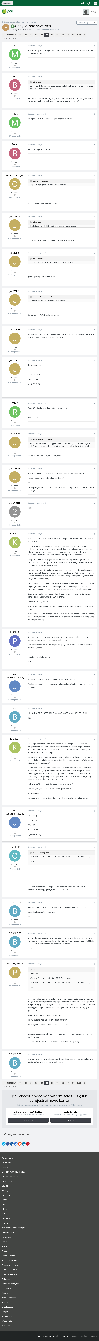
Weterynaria (7, 1316)
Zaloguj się (71, 1120)
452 (20, 35)
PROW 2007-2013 (9, 1270)
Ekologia (5, 1190)
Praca (4, 1246)
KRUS (4, 1214)
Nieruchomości (8, 1232)
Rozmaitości (7, 1288)
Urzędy (5, 1311)
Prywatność (74, 1336)
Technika (5, 1302)
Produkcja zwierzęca (10, 1265)
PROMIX (15, 632)
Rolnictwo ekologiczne (11, 1284)
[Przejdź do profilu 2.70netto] (15, 512)
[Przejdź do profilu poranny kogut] (15, 972)
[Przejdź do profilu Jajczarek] (15, 225)
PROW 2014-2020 (9, 1274)
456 (41, 35)
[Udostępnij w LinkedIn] (24, 1144)
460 (62, 35)
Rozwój (5, 1293)
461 (68, 35)
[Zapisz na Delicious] (16, 1144)
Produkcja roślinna (9, 1260)
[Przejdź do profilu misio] (15, 54)
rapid (15, 403)
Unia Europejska (8, 1307)
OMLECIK (14, 847)
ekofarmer (27, 29)
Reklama (85, 1336)
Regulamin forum (60, 1336)
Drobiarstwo (53, 29)
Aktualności (6, 1162)
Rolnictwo (6, 1279)
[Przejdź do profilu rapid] (15, 412)
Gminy (4, 1200)
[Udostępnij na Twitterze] (4, 1144)
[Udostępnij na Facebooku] (8, 1144)
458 (52, 35)
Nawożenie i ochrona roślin (13, 1228)
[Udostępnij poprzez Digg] (12, 1144)
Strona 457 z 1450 (10, 38)
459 (57, 35)
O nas (38, 1336)
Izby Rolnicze (7, 1209)
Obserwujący (83, 22)
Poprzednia (11, 35)
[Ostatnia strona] (84, 35)
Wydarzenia (7, 1325)
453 (25, 35)
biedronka (15, 708)
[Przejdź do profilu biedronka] (15, 717)
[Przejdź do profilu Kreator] (15, 542)
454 (31, 35)
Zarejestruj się (28, 1120)
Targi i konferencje (10, 1297)
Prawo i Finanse (8, 1256)
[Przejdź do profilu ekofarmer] (5, 27)
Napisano (37, 45)
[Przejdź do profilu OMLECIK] (15, 856)
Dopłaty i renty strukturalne (13, 1172)
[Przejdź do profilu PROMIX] (15, 641)
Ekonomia (6, 1195)
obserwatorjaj (14, 175)
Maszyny (5, 1223)
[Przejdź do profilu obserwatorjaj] (15, 184)
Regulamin (47, 1336)
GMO (4, 1204)
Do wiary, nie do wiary (11, 1176)
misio (15, 45)
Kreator (14, 533)
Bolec (15, 76)
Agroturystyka (8, 1158)
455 (36, 35)
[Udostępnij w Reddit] (20, 1144)
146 (94, 23)
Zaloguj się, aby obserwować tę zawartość (20, 22)
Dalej (79, 35)
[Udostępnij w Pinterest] (28, 1144)
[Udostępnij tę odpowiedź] (94, 46)
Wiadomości (7, 1321)
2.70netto (15, 502)
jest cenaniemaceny (14, 675)
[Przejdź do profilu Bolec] (15, 85)
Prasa (4, 1251)
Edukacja (5, 1186)
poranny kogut (15, 963)
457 (47, 35)
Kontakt (93, 1336)
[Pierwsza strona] (4, 35)
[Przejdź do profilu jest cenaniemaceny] (15, 686)
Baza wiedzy (7, 1167)
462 (73, 35)
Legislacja (6, 1218)
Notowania (6, 1237)
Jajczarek (15, 216)
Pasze (4, 1242)
